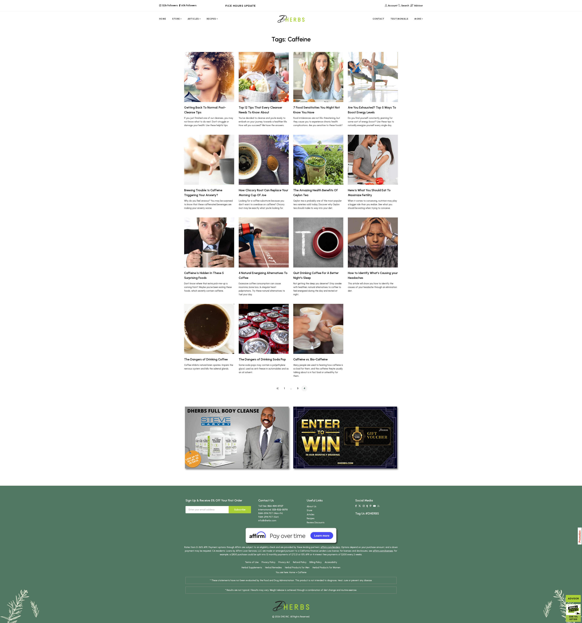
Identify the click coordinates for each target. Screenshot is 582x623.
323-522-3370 (280, 509)
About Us (311, 506)
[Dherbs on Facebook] (356, 506)
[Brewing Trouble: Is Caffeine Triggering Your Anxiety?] (209, 160)
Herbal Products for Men (297, 567)
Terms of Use (252, 562)
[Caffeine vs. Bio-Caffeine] (318, 329)
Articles (310, 514)
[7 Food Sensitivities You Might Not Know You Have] (318, 77)
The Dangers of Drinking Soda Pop (262, 359)
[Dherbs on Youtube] (374, 506)
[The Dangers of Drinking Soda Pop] (264, 329)
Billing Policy (315, 562)
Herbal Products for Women (326, 567)
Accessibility (331, 562)
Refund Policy (299, 562)
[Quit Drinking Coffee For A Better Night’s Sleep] (318, 242)
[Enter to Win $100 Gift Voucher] (345, 437)
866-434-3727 (275, 506)
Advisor (573, 598)
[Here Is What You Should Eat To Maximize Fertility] (373, 160)
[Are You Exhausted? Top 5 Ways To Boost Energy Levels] (373, 77)
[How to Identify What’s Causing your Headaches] (373, 242)
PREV (278, 388)
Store (309, 510)
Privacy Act (284, 562)
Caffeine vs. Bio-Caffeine (310, 359)
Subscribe (240, 509)
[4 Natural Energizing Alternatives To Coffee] (264, 242)
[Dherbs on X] (359, 506)
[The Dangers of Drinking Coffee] (209, 329)
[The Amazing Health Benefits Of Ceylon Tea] (318, 160)
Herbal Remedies (273, 567)
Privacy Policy (268, 562)
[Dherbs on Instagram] (364, 506)
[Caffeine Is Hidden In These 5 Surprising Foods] (209, 242)
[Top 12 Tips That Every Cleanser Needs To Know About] (264, 77)
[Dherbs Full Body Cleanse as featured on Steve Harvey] (237, 437)
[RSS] (379, 506)
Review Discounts (315, 522)
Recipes (310, 518)
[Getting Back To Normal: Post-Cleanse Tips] (209, 77)
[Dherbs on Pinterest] (370, 506)
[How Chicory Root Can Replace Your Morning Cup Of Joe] (264, 160)
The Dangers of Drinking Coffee (206, 359)
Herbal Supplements (252, 567)
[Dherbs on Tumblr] (367, 506)
